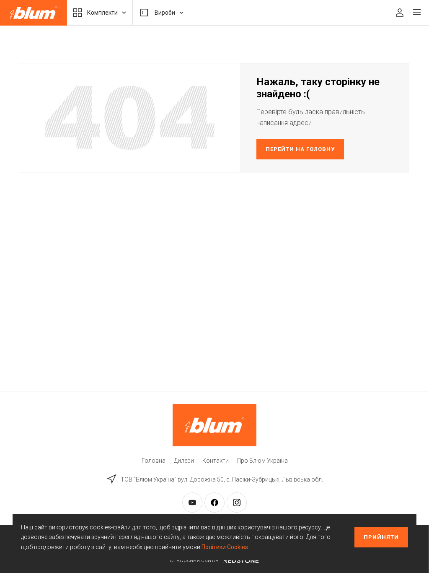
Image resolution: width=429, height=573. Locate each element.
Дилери (184, 460)
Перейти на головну (300, 149)
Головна (153, 460)
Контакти (215, 460)
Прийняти (381, 537)
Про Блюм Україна (262, 460)
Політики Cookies (225, 547)
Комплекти (102, 12)
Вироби (165, 12)
